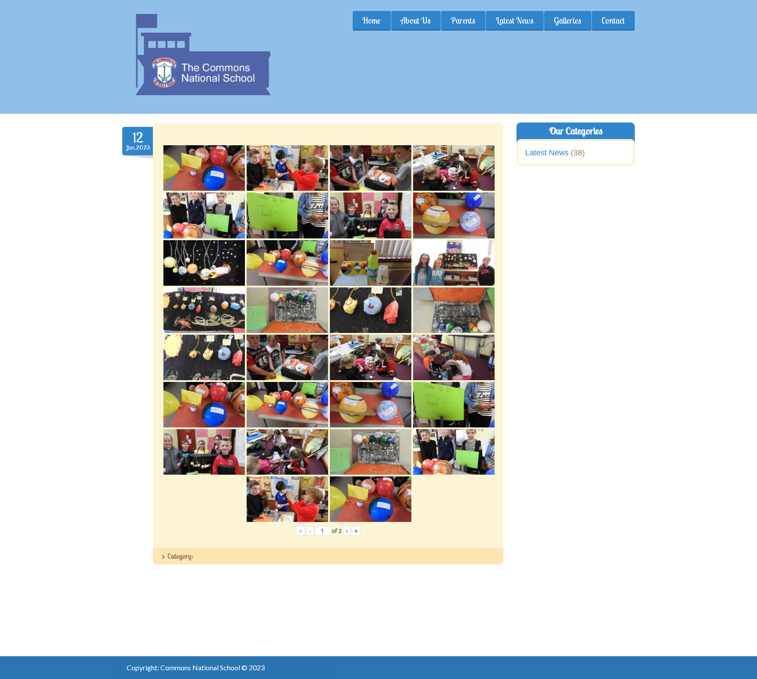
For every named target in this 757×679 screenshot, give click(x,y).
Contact (613, 20)
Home (371, 20)
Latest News (514, 20)
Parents (463, 20)
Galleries (567, 20)
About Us (416, 20)
